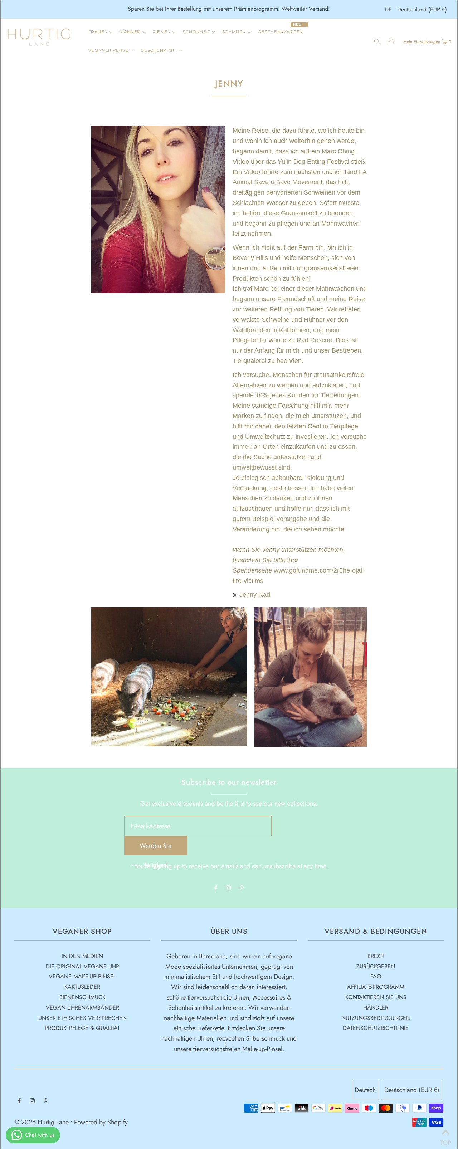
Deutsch (365, 1090)
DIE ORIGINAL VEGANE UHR (82, 966)
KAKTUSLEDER (82, 987)
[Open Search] (376, 40)
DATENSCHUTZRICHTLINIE (376, 1028)
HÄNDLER (375, 1007)
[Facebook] (215, 888)
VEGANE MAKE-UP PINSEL (82, 976)
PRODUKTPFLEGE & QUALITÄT (82, 1028)
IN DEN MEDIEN (82, 956)
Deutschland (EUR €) (422, 9)
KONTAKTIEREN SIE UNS (375, 997)
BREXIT (375, 956)
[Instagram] (228, 888)
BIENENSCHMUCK (82, 997)
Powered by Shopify (101, 1122)
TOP (445, 1140)
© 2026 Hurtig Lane (42, 1122)
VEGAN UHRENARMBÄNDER (82, 1007)
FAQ (375, 976)
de (388, 9)
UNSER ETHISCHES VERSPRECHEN (82, 1018)
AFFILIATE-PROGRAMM (375, 987)
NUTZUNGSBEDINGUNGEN (375, 1018)
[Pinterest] (242, 888)
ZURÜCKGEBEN (375, 966)
